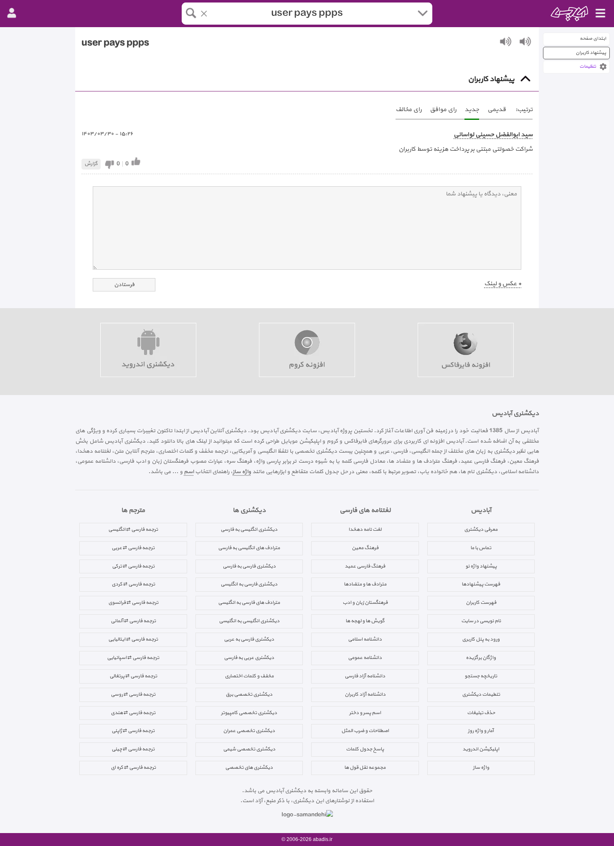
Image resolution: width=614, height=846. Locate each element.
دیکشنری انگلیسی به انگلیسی (249, 621)
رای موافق (443, 109)
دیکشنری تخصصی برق (249, 694)
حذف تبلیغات (481, 713)
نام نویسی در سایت (481, 621)
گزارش (91, 163)
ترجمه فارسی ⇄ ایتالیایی (133, 639)
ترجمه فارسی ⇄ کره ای (133, 767)
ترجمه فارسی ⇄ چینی (133, 749)
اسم (189, 471)
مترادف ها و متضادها (365, 584)
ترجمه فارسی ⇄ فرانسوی (133, 602)
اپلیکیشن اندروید (480, 749)
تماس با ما (480, 548)
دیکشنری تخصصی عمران (249, 731)
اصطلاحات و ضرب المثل (365, 731)
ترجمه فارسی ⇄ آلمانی (133, 621)
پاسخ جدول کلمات (365, 749)
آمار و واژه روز (481, 731)
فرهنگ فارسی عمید (365, 566)
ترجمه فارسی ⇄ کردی (133, 584)
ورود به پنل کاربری (481, 639)
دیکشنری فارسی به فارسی (249, 566)
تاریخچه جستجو (480, 676)
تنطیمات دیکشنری (481, 694)
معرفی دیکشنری (480, 529)
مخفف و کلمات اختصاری (249, 676)
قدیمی (496, 109)
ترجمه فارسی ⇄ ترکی (133, 566)
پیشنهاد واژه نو (481, 566)
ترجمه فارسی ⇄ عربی (133, 548)
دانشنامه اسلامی (365, 639)
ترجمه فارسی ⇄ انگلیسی (133, 529)
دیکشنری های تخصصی (249, 767)
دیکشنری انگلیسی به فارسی (249, 529)
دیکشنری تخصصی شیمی (249, 749)
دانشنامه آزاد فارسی (365, 676)
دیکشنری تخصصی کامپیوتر (249, 713)
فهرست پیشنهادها (481, 584)
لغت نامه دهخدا (364, 529)
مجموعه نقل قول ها (365, 767)
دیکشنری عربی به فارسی (249, 657)
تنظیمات (587, 66)
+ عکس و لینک (502, 284)
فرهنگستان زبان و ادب (365, 602)
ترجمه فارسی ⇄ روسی (133, 694)
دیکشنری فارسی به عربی (249, 639)
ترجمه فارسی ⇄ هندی (133, 713)
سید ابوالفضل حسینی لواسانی (493, 134)
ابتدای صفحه (593, 38)
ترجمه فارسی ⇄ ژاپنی (133, 731)
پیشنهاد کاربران (591, 52)
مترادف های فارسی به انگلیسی (249, 602)
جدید (471, 109)
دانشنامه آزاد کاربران (365, 694)
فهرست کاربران (481, 602)
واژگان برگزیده (481, 657)
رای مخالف (408, 109)
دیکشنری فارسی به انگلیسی (249, 584)
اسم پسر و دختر (365, 713)
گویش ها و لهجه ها (365, 621)
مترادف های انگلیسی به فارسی (249, 548)
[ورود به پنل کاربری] (12, 13)
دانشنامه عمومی (365, 657)
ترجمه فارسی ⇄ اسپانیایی (133, 657)
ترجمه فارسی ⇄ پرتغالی (133, 676)
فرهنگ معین (365, 548)
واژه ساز (242, 471)
